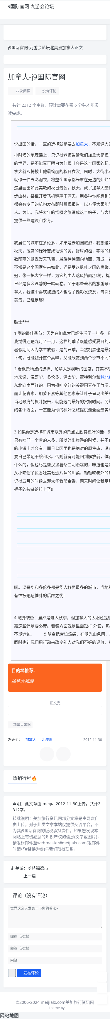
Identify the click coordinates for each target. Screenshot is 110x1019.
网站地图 (9, 1015)
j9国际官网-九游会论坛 (30, 6)
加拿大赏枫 (21, 724)
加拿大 (68, 47)
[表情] (12, 973)
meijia (49, 803)
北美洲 (56, 47)
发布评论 (31, 972)
